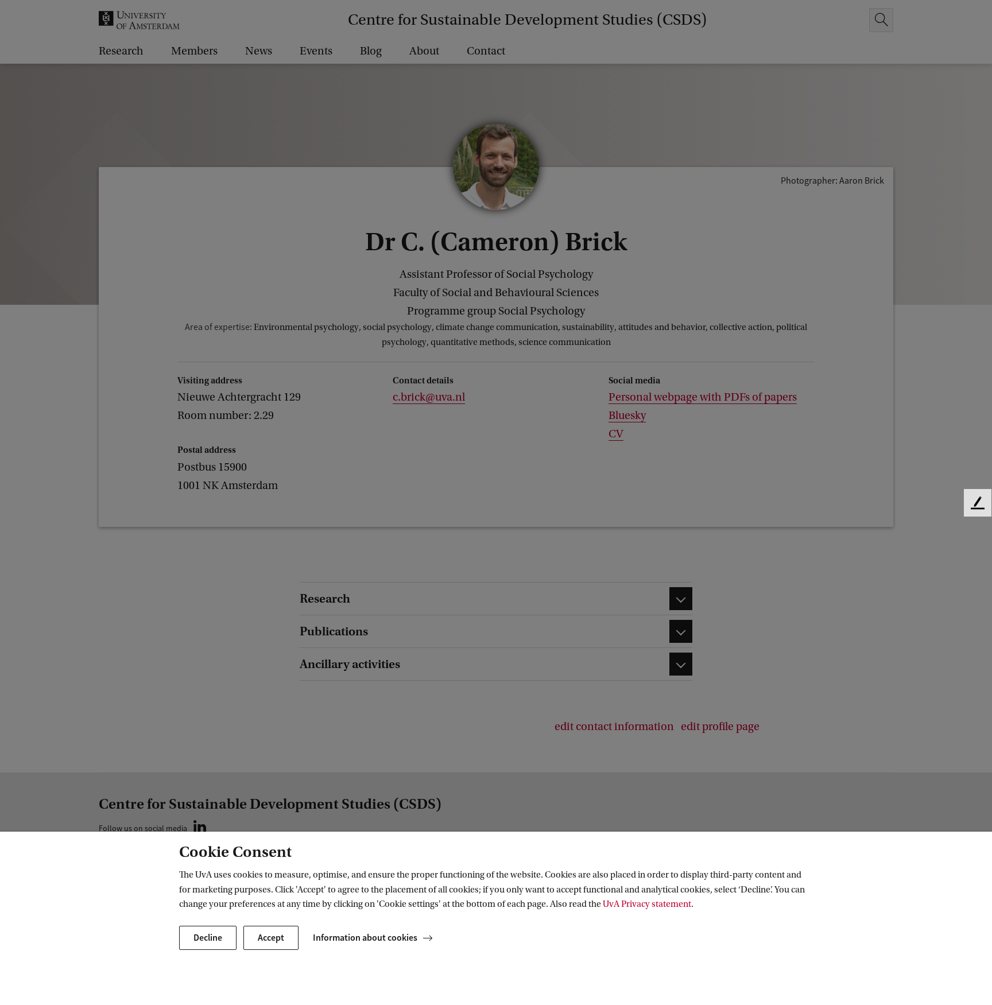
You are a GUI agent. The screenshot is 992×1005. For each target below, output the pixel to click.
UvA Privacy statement (647, 904)
